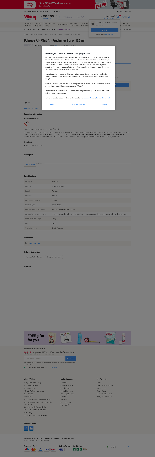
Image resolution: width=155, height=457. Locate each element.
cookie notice (88, 98)
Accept (104, 104)
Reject (52, 104)
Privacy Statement (103, 98)
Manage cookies (78, 104)
